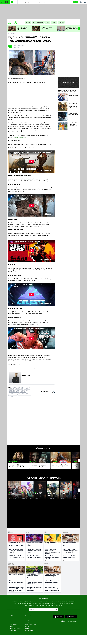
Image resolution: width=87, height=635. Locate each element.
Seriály (24, 2)
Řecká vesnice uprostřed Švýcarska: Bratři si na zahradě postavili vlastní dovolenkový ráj (52, 589)
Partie (51, 601)
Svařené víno (41, 603)
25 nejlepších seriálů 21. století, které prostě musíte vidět (22, 28)
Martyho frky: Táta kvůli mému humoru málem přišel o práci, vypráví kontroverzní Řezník (33, 576)
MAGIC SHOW (38, 493)
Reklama (11, 620)
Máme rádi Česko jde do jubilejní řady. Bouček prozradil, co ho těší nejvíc (34, 557)
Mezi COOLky (12, 493)
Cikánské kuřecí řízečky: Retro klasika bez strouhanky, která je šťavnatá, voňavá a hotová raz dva (70, 557)
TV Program (44, 2)
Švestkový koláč (58, 605)
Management (28, 615)
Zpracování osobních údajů (30, 624)
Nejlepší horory (32, 601)
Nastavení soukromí (29, 630)
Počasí (55, 601)
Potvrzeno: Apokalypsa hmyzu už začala (52, 543)
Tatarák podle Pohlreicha (50, 603)
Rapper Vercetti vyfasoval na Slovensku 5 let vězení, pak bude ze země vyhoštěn (34, 582)
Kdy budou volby (61, 601)
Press (26, 617)
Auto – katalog (17, 603)
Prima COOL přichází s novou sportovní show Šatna (73, 95)
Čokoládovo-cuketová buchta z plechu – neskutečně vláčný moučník (69, 544)
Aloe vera (59, 603)
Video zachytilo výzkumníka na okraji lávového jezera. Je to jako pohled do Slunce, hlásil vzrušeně (52, 557)
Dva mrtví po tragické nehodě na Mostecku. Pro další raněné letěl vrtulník (16, 551)
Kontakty (27, 622)
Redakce (27, 628)
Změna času (46, 601)
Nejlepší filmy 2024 (24, 601)
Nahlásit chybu (13, 630)
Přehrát (12, 492)
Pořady (38, 2)
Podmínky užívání (13, 624)
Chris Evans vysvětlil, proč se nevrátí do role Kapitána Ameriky (60, 466)
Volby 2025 (34, 603)
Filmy (20, 2)
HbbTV (11, 622)
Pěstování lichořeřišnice (67, 603)
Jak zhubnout (15, 601)
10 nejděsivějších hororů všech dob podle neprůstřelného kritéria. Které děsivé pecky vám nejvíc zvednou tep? (46, 30)
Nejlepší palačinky (49, 605)
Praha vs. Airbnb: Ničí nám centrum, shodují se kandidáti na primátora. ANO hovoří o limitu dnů (16, 544)
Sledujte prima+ (51, 2)
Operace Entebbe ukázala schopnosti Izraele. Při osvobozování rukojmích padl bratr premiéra (52, 551)
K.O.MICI (63, 493)
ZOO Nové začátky (70, 601)
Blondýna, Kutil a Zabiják (52, 494)
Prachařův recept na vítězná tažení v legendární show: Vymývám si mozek (34, 544)
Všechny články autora (28, 379)
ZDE (19, 364)
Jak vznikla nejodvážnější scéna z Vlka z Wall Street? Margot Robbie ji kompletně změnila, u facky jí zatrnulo (16, 589)
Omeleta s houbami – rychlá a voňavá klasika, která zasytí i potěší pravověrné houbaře (70, 551)
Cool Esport (33, 2)
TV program (39, 601)
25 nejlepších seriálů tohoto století (16, 574)
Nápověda (27, 626)
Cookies (11, 626)
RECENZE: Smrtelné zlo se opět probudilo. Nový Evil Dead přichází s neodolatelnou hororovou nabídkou (39, 466)
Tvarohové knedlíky (39, 605)
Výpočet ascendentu (29, 605)
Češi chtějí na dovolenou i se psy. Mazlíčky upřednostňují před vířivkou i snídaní (52, 576)
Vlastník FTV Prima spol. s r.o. (15, 628)
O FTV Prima (12, 615)
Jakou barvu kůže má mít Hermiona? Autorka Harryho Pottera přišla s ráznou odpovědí (17, 466)
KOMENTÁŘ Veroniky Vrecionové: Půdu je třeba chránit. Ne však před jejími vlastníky (16, 557)
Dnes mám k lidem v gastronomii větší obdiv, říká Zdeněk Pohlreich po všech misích (34, 551)
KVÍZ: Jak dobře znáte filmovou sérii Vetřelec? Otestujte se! (73, 115)
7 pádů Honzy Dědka (26, 603)
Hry (28, 2)
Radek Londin (16, 47)
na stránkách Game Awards (19, 137)
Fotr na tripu (25, 493)
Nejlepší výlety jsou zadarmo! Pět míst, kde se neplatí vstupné (52, 581)
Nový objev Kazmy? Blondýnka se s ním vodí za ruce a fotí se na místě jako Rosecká (34, 589)
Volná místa (12, 617)
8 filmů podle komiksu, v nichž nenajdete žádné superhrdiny (15, 581)
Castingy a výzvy (28, 620)
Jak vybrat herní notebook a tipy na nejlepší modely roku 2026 (71, 28)
